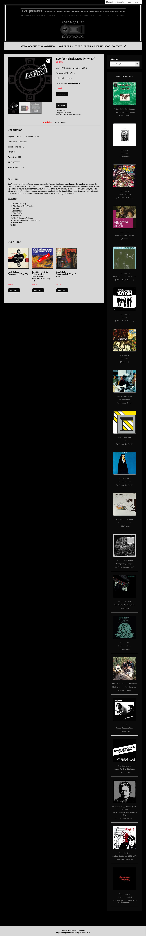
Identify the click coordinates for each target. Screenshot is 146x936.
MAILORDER (65, 46)
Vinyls (69, 113)
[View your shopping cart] (124, 46)
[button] (48, 61)
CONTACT (117, 46)
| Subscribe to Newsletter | (115, 2)
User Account (133, 2)
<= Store (61, 105)
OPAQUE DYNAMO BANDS (41, 46)
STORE (78, 46)
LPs (65, 113)
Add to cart (62, 94)
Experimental (77, 114)
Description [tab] (47, 122)
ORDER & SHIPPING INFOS (96, 46)
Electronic (63, 114)
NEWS (24, 46)
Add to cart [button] (14, 290)
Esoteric (69, 114)
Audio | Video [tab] (60, 122)
